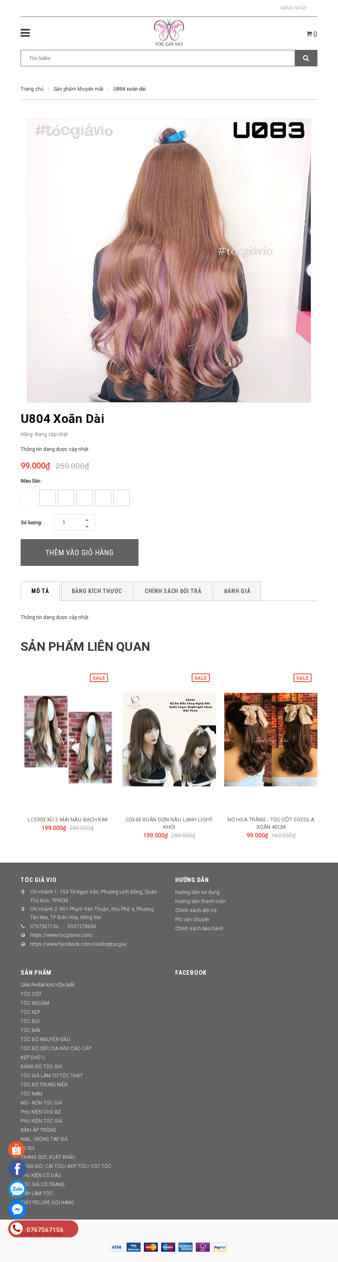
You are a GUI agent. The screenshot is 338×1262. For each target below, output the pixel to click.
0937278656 (82, 926)
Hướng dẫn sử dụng (197, 892)
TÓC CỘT (31, 994)
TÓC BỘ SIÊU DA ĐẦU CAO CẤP (56, 1048)
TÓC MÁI (30, 1030)
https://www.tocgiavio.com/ (61, 935)
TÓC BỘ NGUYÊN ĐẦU (45, 1039)
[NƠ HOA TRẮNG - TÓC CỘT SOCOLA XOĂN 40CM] (271, 740)
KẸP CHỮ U (33, 1057)
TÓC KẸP (30, 1012)
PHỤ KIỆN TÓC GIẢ (41, 1121)
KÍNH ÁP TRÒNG (38, 1130)
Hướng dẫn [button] (192, 880)
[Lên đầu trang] (319, 1237)
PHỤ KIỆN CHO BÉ (41, 1112)
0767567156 (44, 926)
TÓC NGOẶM (35, 1003)
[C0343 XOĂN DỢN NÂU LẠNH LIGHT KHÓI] (169, 740)
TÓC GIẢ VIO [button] (38, 880)
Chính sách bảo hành (199, 928)
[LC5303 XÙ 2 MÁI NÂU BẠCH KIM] (68, 740)
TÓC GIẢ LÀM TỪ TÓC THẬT (52, 1076)
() (314, 33)
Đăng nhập (294, 8)
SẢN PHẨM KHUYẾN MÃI (48, 985)
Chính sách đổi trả (196, 910)
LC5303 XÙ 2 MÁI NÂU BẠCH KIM (68, 819)
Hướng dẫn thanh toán (200, 901)
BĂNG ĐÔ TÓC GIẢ (41, 1067)
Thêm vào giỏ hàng (79, 552)
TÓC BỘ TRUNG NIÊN (44, 1085)
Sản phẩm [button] (36, 972)
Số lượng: (31, 522)
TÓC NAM (31, 1094)
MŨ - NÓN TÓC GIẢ (41, 1103)
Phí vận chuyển (192, 919)
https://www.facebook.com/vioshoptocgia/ (78, 944)
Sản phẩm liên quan (85, 646)
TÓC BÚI (30, 1021)
